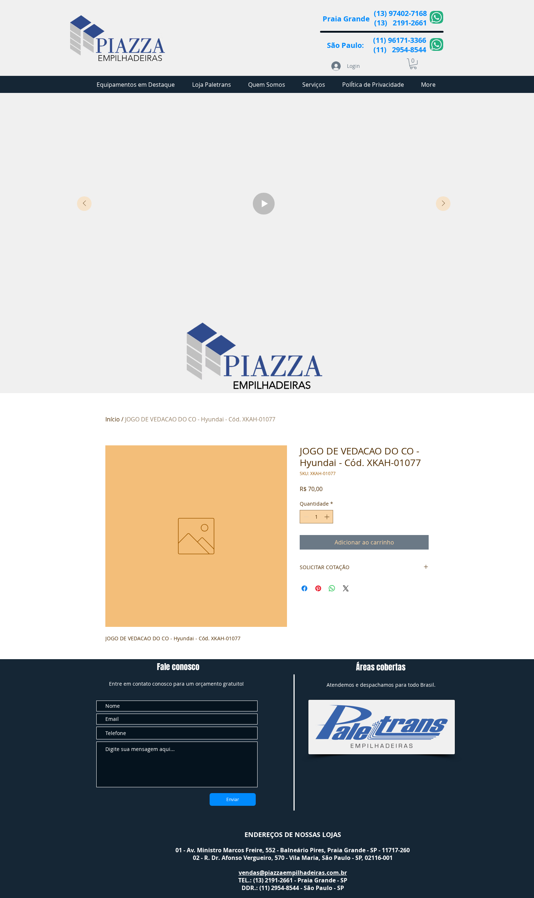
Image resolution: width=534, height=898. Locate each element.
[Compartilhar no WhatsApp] (332, 588)
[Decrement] (305, 516)
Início (112, 419)
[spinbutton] (316, 516)
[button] (413, 63)
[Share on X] (345, 588)
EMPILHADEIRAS (130, 58)
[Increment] (327, 516)
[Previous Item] (84, 203)
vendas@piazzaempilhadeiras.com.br (293, 873)
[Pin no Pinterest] (318, 588)
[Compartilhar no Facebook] (304, 588)
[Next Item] (443, 203)
